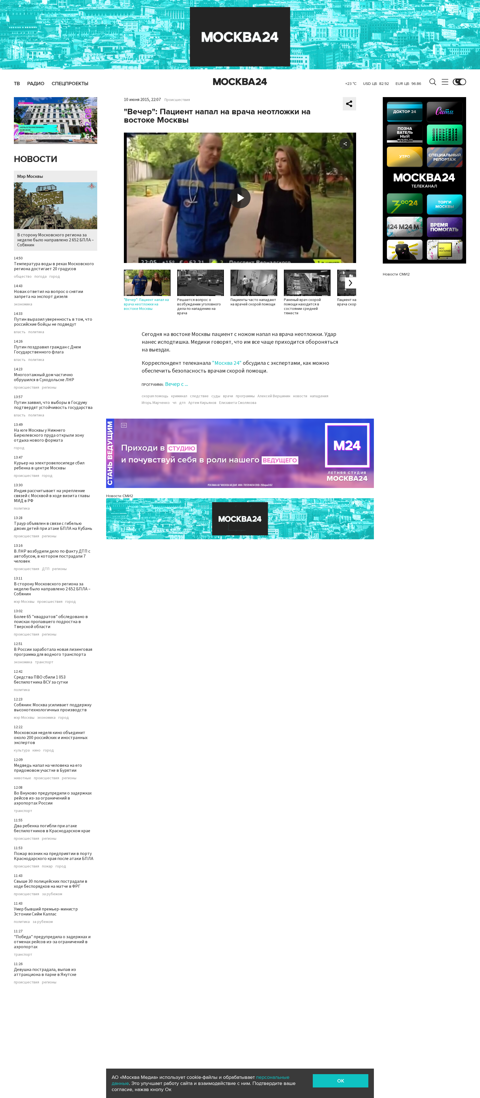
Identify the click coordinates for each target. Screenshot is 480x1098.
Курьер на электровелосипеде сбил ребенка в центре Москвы (49, 465)
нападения (319, 396)
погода (40, 277)
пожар (47, 866)
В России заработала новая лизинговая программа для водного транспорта (53, 651)
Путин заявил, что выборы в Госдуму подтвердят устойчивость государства (53, 405)
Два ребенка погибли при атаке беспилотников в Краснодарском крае (52, 828)
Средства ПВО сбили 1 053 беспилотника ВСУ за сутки (41, 679)
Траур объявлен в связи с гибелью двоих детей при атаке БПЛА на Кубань (53, 526)
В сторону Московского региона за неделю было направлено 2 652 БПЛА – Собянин (55, 240)
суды (215, 396)
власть (20, 332)
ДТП (45, 569)
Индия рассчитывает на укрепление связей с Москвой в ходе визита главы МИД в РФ (52, 496)
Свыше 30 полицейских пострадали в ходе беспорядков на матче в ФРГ (50, 883)
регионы (49, 387)
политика (36, 332)
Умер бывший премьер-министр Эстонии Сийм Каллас (46, 911)
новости (300, 396)
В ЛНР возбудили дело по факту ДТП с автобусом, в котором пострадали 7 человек (52, 556)
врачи (228, 396)
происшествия (26, 387)
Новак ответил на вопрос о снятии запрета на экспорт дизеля (48, 294)
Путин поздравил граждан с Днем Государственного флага (47, 349)
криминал (179, 396)
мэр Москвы (24, 602)
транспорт (44, 662)
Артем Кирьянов (202, 403)
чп (174, 403)
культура (22, 750)
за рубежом (52, 894)
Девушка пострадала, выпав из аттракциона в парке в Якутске (45, 972)
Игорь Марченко (156, 403)
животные (22, 778)
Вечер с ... (176, 384)
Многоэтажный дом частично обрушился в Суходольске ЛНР (44, 377)
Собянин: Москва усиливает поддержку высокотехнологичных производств (52, 707)
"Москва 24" (227, 363)
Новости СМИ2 (119, 496)
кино (36, 750)
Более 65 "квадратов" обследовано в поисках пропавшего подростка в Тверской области (51, 622)
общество (23, 277)
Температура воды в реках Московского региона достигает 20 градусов (54, 266)
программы (245, 396)
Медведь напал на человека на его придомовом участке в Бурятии (48, 767)
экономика (23, 304)
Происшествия (177, 100)
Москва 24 (240, 82)
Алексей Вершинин (274, 396)
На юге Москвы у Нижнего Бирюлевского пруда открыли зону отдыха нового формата (49, 435)
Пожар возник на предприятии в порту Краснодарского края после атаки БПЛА (53, 856)
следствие (199, 396)
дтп (182, 403)
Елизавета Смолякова (237, 403)
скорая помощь (155, 396)
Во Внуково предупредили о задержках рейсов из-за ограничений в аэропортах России (53, 798)
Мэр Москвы (30, 176)
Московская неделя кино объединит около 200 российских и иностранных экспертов (51, 738)
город (54, 277)
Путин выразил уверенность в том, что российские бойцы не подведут (53, 321)
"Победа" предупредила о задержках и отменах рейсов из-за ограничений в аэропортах (52, 942)
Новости (35, 159)
